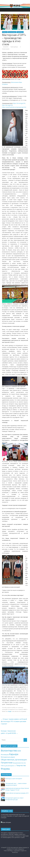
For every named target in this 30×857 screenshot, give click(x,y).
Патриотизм (6, 762)
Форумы (5, 768)
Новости (5, 32)
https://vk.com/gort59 (19, 103)
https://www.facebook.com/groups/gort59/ (14, 107)
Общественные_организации (14, 759)
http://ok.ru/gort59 (7, 105)
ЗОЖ (19, 751)
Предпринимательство (19, 763)
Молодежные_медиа (8, 757)
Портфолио (20, 32)
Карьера (13, 754)
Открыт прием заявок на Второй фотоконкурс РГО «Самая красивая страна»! (14, 721)
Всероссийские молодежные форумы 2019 (16, 793)
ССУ (15, 765)
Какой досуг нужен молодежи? (13, 778)
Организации (12, 32)
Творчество (21, 765)
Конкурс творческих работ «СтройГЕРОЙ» (9, 732)
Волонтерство (9, 750)
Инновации (5, 754)
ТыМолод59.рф (14, 47)
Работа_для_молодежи (7, 765)
